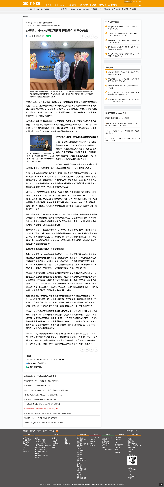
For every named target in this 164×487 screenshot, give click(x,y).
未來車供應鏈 (27, 440)
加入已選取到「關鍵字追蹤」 (38, 363)
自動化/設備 (116, 9)
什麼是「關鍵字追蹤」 (35, 367)
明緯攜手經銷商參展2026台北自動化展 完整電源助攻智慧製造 (123, 73)
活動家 (85, 5)
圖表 (37, 457)
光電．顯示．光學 (41, 451)
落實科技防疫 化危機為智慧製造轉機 (37, 385)
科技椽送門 (26, 446)
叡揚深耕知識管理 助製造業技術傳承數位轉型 (40, 399)
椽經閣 (73, 5)
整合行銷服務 (131, 447)
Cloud (78, 462)
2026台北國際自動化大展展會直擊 (117, 118)
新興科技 (79, 449)
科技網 (48, 5)
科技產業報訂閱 (132, 444)
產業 (36, 438)
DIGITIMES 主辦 (107, 438)
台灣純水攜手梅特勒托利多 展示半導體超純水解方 (123, 87)
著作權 (39, 431)
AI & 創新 (105, 446)
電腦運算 (79, 465)
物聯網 (79, 456)
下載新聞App (131, 455)
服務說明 (32, 431)
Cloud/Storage (76, 9)
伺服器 (79, 467)
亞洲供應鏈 (80, 450)
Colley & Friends (94, 438)
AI (51, 9)
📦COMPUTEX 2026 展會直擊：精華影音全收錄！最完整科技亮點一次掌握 (121, 124)
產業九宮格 (26, 444)
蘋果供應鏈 (26, 442)
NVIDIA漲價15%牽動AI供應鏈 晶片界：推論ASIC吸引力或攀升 (123, 48)
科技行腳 (92, 441)
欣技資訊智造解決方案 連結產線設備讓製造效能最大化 (43, 395)
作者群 (91, 443)
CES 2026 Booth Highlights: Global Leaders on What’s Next (122, 139)
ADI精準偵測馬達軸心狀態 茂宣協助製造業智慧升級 (42, 404)
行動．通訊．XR (41, 444)
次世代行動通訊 (81, 460)
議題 (66, 438)
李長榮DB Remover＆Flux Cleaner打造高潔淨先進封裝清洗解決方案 (123, 80)
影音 (94, 5)
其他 (103, 447)
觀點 (66, 440)
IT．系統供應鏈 (40, 449)
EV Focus (80, 447)
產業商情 (113, 5)
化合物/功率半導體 (82, 444)
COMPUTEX (45, 9)
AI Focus (79, 463)
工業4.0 (52, 359)
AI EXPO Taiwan (33, 9)
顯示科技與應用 (81, 478)
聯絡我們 (130, 451)
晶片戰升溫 (26, 438)
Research (61, 5)
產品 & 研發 (105, 444)
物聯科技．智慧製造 (42, 455)
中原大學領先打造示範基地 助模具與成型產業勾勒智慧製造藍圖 (46, 390)
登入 (140, 1)
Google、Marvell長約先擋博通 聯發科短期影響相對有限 (124, 28)
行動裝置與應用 (81, 469)
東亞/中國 (56, 444)
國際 (54, 446)
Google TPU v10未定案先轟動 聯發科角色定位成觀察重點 (123, 41)
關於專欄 (92, 445)
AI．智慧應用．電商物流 (43, 446)
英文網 (103, 5)
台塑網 (30, 359)
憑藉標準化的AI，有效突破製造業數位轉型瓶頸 (40, 418)
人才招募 (130, 449)
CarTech (86, 9)
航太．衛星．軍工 (41, 447)
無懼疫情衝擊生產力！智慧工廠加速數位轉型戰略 (41, 381)
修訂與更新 (26, 451)
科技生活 (133, 9)
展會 (24, 447)
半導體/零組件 (64, 9)
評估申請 (134, 1)
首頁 (29, 434)
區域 (53, 438)
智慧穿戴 (79, 471)
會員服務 (130, 440)
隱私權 (45, 431)
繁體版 (126, 1)
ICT (100, 9)
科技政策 (38, 453)
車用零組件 (80, 438)
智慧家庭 (79, 454)
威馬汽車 (61, 359)
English (138, 431)
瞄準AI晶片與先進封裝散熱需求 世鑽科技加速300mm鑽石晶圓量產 (124, 100)
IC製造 (79, 476)
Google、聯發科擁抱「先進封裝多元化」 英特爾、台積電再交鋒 (124, 55)
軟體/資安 (107, 9)
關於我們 (25, 431)
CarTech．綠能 (40, 442)
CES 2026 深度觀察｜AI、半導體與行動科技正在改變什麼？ (122, 132)
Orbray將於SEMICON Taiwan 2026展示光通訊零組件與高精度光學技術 (123, 93)
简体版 (130, 1)
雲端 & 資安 (105, 442)
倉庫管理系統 (41, 359)
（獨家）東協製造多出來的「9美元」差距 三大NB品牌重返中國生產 (123, 34)
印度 (54, 442)
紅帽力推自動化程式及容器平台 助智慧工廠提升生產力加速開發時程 (48, 413)
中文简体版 (130, 431)
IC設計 (79, 474)
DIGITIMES (134, 434)
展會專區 (125, 9)
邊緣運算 (79, 442)
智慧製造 (79, 452)
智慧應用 (94, 9)
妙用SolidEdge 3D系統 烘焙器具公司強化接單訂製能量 (43, 422)
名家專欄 (92, 439)
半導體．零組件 (40, 440)
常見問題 (51, 431)
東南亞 (55, 440)
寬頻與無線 (80, 458)
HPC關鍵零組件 (81, 440)
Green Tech (80, 445)
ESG (56, 9)
